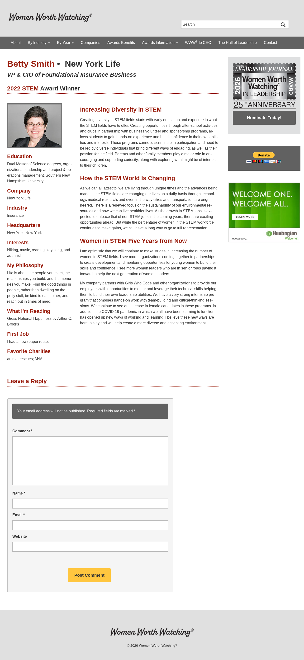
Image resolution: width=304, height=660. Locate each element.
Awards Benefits (121, 43)
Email (18, 515)
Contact (270, 43)
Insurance (15, 215)
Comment (22, 431)
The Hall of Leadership (237, 43)
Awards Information (159, 43)
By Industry (38, 43)
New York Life (92, 64)
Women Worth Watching (157, 645)
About (16, 43)
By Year (64, 43)
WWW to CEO (198, 42)
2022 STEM (23, 88)
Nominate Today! (264, 117)
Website (19, 536)
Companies (90, 43)
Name (18, 493)
